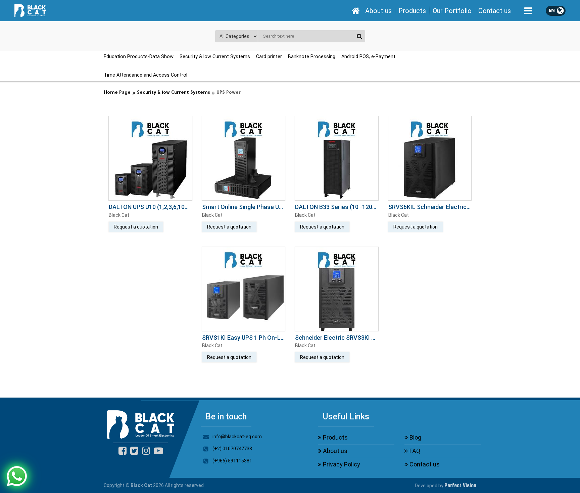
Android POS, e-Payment (368, 56)
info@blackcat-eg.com (237, 436)
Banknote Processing (311, 56)
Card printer (269, 56)
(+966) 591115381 (232, 460)
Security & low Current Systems (215, 56)
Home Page (117, 92)
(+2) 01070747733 (232, 448)
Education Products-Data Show (139, 56)
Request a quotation (136, 227)
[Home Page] (355, 11)
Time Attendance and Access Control (145, 75)
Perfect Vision (460, 485)
